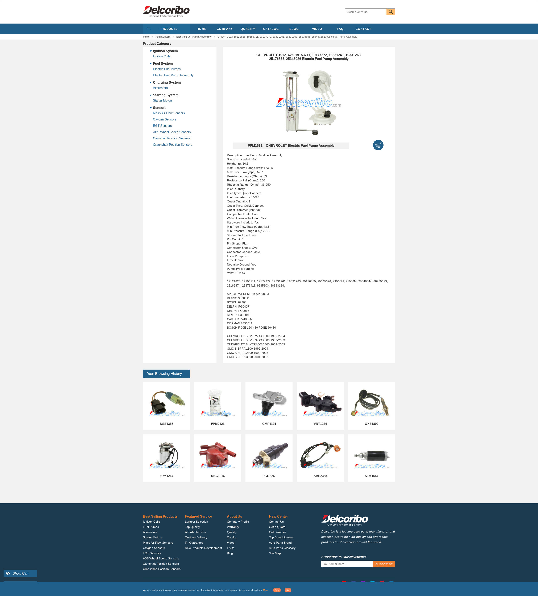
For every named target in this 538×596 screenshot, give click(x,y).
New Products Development (203, 548)
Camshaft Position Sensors (172, 138)
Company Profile (238, 521)
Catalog (232, 537)
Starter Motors (163, 100)
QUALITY (248, 28)
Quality (231, 532)
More (265, 590)
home (146, 36)
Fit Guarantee (194, 542)
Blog (230, 553)
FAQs (230, 548)
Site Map (275, 553)
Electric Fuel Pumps (167, 69)
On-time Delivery (196, 537)
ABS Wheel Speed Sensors (172, 132)
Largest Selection (196, 521)
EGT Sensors (162, 125)
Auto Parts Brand (280, 542)
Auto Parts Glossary (282, 548)
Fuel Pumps (151, 527)
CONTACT (363, 28)
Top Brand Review (281, 537)
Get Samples (277, 532)
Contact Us (276, 521)
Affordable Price (195, 532)
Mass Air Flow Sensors (169, 113)
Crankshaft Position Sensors (172, 144)
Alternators (160, 88)
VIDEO (317, 28)
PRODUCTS (169, 28)
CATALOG (271, 28)
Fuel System (163, 36)
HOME (201, 28)
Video (231, 542)
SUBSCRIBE (384, 564)
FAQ (340, 28)
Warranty (233, 527)
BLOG (294, 28)
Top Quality (192, 527)
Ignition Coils (161, 56)
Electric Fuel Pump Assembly (194, 36)
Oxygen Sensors (164, 119)
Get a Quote (277, 527)
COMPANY (225, 28)
